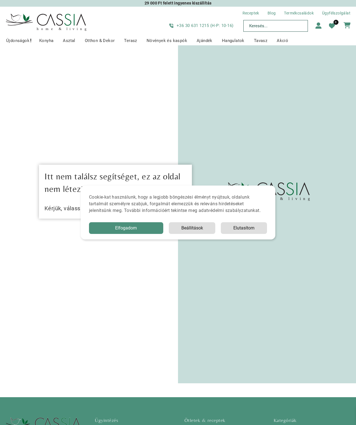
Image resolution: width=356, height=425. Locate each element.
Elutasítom (243, 228)
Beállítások (192, 228)
